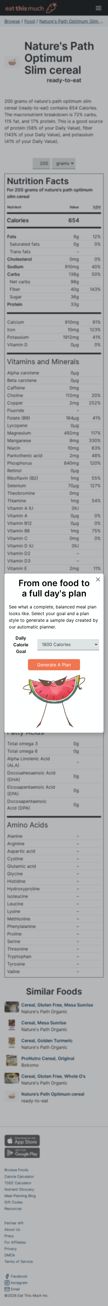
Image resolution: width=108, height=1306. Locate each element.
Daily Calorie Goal (20, 644)
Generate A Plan (54, 664)
